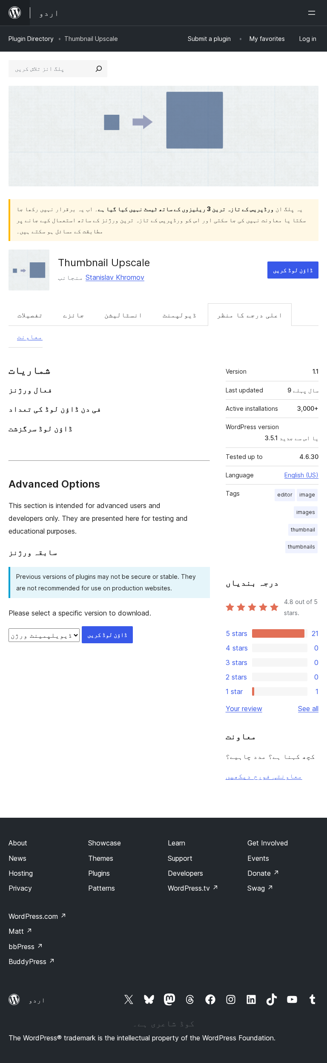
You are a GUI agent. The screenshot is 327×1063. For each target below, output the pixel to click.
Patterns (101, 888)
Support (180, 858)
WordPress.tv (193, 888)
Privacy (20, 888)
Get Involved (267, 843)
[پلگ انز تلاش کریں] (98, 68)
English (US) (301, 475)
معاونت (30, 336)
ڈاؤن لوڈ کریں (293, 269)
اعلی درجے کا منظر (250, 315)
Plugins (99, 873)
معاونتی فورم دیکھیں (264, 776)
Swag (260, 888)
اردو (37, 1000)
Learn (176, 843)
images (305, 512)
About (18, 843)
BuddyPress (32, 961)
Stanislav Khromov (115, 277)
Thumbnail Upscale (104, 262)
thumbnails (301, 546)
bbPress (26, 946)
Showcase (104, 843)
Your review (244, 708)
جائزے (73, 315)
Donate (263, 873)
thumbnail (303, 529)
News (17, 858)
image (307, 494)
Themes (100, 858)
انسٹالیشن (123, 315)
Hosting (21, 873)
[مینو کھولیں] (313, 13)
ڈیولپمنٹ (180, 315)
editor (285, 494)
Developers (185, 873)
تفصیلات (30, 315)
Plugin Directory (31, 38)
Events (258, 858)
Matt (20, 931)
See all (308, 708)
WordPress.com (37, 916)
